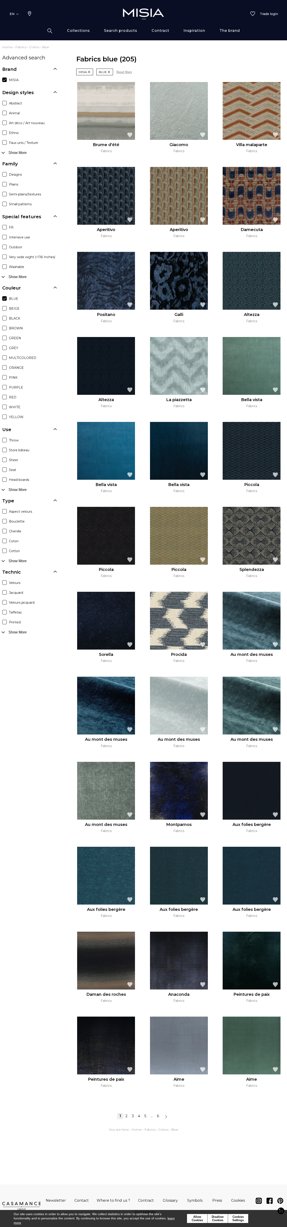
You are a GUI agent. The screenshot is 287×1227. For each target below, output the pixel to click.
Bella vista (251, 399)
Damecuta (252, 229)
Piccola (251, 484)
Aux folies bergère (252, 824)
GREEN (15, 338)
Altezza (251, 314)
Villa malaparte (251, 144)
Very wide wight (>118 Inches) (32, 257)
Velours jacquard (22, 603)
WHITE (14, 407)
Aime (179, 1079)
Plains (13, 184)
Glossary (170, 1200)
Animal (14, 113)
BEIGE (14, 309)
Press (217, 1200)
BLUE (13, 299)
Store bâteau (19, 450)
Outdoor (15, 247)
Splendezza (251, 569)
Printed (15, 622)
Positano (106, 314)
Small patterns (20, 204)
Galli (178, 314)
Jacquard (16, 593)
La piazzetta (179, 399)
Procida (179, 654)
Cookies (238, 1200)
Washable (16, 267)
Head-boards (19, 480)
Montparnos (179, 824)
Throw (14, 440)
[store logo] (143, 13)
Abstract (15, 103)
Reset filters (124, 72)
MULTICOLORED (22, 358)
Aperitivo (106, 229)
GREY (13, 348)
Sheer (13, 460)
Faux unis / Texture (23, 143)
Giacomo (179, 144)
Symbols (194, 1200)
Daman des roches (106, 994)
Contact (81, 1200)
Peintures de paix (251, 994)
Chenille (15, 531)
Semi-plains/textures (25, 194)
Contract (146, 1200)
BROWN (16, 328)
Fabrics (20, 47)
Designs (15, 175)
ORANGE (16, 368)
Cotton (14, 551)
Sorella (106, 654)
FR (11, 227)
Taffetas (15, 612)
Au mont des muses (251, 654)
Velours (14, 583)
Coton (14, 541)
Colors (34, 47)
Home (7, 47)
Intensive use (19, 237)
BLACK (14, 318)
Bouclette (17, 521)
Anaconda (178, 994)
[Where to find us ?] (29, 14)
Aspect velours (20, 512)
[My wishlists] (252, 14)
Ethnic (14, 133)
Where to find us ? (113, 1200)
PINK (13, 378)
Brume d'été (106, 144)
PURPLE (16, 387)
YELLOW (16, 417)
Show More (18, 153)
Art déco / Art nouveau (27, 123)
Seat (12, 470)
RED (12, 397)
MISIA (14, 80)
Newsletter (56, 1200)
